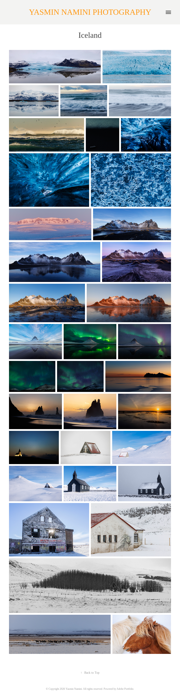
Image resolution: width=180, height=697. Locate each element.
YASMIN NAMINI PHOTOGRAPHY (90, 12)
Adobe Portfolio (125, 688)
